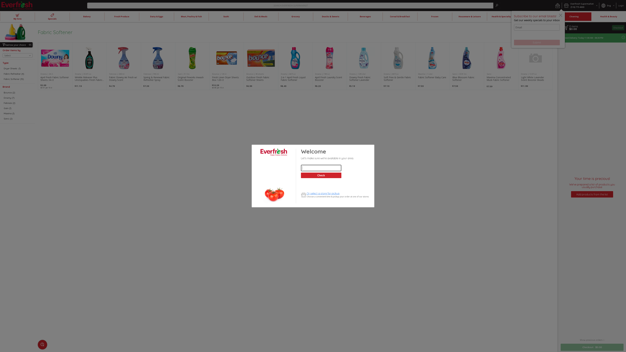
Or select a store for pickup (323, 193)
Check (321, 175)
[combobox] (321, 168)
